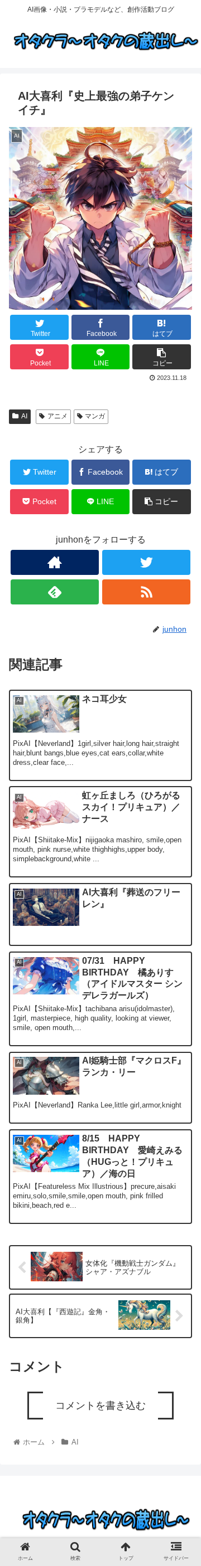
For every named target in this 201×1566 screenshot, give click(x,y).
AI (24, 416)
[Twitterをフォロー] (146, 562)
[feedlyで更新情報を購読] (54, 591)
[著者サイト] (54, 562)
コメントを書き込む (100, 1405)
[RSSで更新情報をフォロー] (146, 591)
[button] (179, 1155)
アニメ (57, 416)
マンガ (95, 416)
